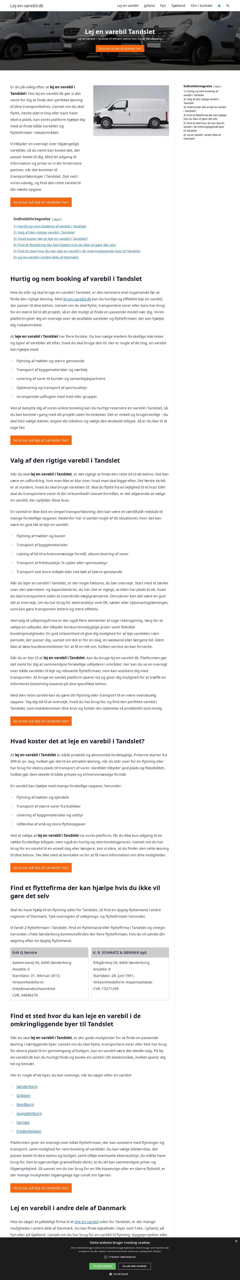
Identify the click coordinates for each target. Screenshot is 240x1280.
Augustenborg (29, 1113)
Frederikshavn (29, 1131)
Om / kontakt (201, 5)
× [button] (236, 1241)
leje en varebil (87, 1221)
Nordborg (25, 1104)
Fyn (163, 5)
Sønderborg (27, 1086)
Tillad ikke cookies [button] (134, 1266)
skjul (57, 219)
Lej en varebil (127, 5)
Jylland (149, 5)
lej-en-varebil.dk (77, 298)
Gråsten (23, 1095)
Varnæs (23, 1122)
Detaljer (157, 1251)
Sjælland (178, 5)
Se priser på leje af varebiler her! (120, 48)
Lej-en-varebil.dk (26, 5)
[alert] (120, 1258)
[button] (120, 1274)
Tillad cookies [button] (102, 1266)
